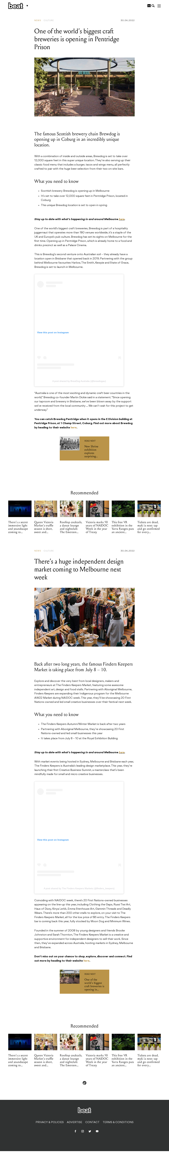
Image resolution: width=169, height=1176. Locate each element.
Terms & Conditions (118, 1122)
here (121, 219)
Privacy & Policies (50, 1122)
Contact (92, 1122)
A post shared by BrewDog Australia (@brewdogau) (79, 381)
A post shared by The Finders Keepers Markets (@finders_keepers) (79, 888)
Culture (49, 21)
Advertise (74, 1122)
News (37, 21)
